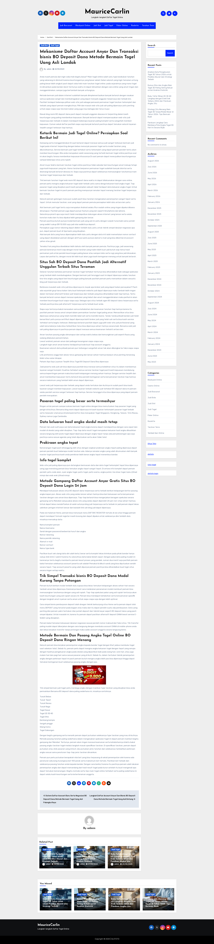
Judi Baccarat (66, 25)
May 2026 (152, 179)
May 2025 (152, 249)
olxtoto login (153, 474)
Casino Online (153, 386)
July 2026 (152, 167)
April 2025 (152, 255)
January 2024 (154, 344)
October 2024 (153, 291)
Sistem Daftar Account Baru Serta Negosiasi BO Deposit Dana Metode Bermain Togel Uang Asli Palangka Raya (65, 799)
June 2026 (152, 173)
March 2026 (153, 190)
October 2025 (153, 220)
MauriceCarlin (107, 11)
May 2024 (152, 320)
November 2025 (154, 214)
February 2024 (154, 338)
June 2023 (152, 356)
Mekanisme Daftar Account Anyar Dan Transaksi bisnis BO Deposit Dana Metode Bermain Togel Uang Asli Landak (89, 57)
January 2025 (154, 273)
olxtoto (151, 454)
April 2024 (152, 326)
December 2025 (154, 208)
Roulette (135, 25)
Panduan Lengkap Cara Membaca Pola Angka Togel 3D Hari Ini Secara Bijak (161, 125)
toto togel (152, 465)
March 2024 (153, 332)
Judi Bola (152, 398)
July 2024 (152, 309)
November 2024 (154, 285)
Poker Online (122, 25)
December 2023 (154, 350)
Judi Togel (108, 25)
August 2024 (153, 303)
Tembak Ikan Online (156, 433)
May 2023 (152, 362)
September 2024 (155, 297)
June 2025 (152, 244)
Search (151, 45)
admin (49, 69)
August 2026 (153, 161)
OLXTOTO (115, 939)
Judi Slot (97, 25)
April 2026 (152, 184)
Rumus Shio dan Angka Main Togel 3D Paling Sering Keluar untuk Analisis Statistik (160, 87)
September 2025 (155, 226)
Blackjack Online (82, 25)
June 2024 (152, 315)
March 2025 (153, 261)
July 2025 (152, 238)
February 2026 (154, 196)
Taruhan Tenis (148, 25)
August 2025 (153, 232)
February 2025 (154, 267)
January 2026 (154, 202)
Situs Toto (152, 444)
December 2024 (154, 279)
